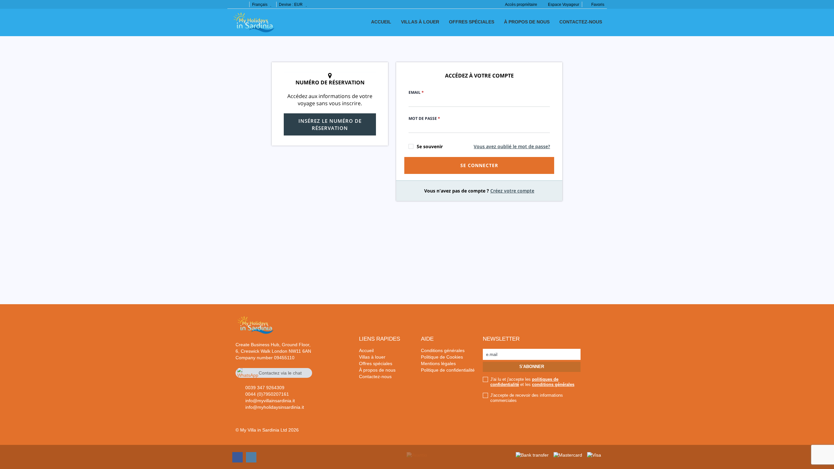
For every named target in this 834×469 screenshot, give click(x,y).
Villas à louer (420, 21)
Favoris (597, 4)
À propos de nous (527, 21)
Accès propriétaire (521, 4)
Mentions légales (438, 363)
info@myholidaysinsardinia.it (274, 407)
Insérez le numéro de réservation (330, 124)
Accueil (381, 21)
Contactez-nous (580, 21)
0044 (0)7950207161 (267, 394)
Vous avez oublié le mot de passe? (512, 146)
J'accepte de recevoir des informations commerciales (526, 398)
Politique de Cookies (442, 357)
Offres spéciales (471, 21)
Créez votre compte (512, 191)
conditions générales (553, 384)
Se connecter (479, 165)
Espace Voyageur (563, 4)
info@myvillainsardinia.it (270, 400)
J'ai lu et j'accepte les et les (532, 382)
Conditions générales (443, 350)
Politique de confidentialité (448, 370)
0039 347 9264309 (264, 387)
